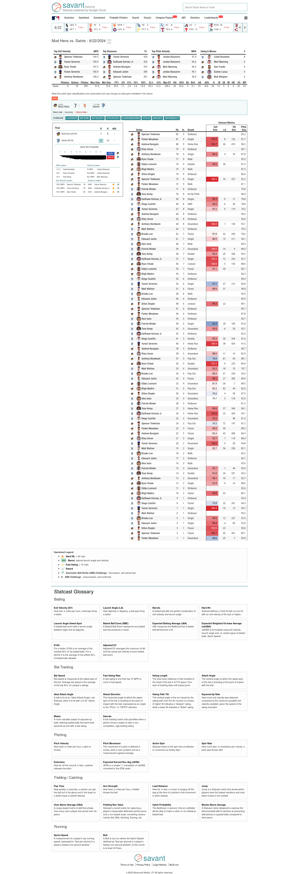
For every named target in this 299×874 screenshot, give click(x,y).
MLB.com (174, 864)
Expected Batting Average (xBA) (169, 623)
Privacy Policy (144, 864)
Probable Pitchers (119, 17)
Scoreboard (99, 17)
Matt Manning (170, 66)
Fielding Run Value (113, 804)
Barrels (156, 607)
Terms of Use (127, 864)
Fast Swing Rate (112, 675)
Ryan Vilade (70, 66)
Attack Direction (111, 694)
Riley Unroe (147, 149)
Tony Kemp (147, 194)
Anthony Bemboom (73, 76)
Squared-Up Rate (211, 694)
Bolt (105, 835)
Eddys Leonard (149, 164)
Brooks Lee (147, 233)
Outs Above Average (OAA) (68, 804)
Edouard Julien (120, 71)
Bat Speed (59, 675)
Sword (69, 568)
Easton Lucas (220, 71)
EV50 (56, 645)
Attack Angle (208, 675)
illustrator (69, 17)
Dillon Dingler (148, 174)
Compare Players (164, 17)
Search (135, 17)
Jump (205, 786)
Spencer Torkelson (73, 56)
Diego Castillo (149, 204)
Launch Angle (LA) (113, 607)
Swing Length (159, 675)
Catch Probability (161, 804)
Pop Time (59, 786)
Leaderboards (213, 17)
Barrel (71, 560)
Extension (59, 762)
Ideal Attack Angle (63, 694)
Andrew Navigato (121, 66)
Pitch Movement (112, 743)
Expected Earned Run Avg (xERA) (121, 762)
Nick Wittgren (221, 76)
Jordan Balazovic (171, 56)
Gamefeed (84, 17)
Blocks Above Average (214, 804)
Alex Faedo (219, 66)
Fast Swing (72, 564)
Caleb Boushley (222, 56)
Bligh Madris (148, 169)
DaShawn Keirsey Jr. (123, 61)
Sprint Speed (61, 835)
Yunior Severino (72, 61)
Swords (107, 716)
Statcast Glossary (74, 591)
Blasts (57, 716)
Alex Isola (146, 243)
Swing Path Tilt (160, 694)
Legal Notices (160, 864)
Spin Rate (207, 743)
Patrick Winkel (149, 189)
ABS (184, 17)
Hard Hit (70, 556)
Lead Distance (160, 786)
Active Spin (158, 743)
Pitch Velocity (61, 743)
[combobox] (215, 7)
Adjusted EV (109, 645)
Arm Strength (110, 786)
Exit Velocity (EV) (63, 607)
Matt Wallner (148, 228)
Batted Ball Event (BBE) (115, 623)
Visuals (147, 17)
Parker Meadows (150, 139)
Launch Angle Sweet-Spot (68, 623)
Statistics (195, 17)
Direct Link (58, 112)
